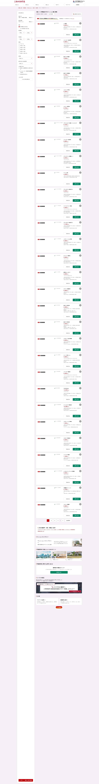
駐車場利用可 (73, 529)
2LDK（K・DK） (23, 47)
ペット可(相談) (58, 529)
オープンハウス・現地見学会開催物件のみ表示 (26, 72)
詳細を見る (68, 34)
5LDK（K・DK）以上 (23, 53)
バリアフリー (48, 529)
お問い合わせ (77, 34)
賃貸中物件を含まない (23, 74)
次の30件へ (68, 520)
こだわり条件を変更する (26, 79)
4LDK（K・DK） (23, 51)
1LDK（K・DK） (23, 45)
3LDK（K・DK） (23, 49)
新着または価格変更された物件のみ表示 (26, 69)
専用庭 (63, 529)
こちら (73, 18)
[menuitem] (19, 4)
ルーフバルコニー (67, 529)
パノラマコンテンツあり (42, 529)
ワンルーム (22, 43)
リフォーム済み (53, 529)
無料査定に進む (59, 572)
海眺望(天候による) (41, 531)
